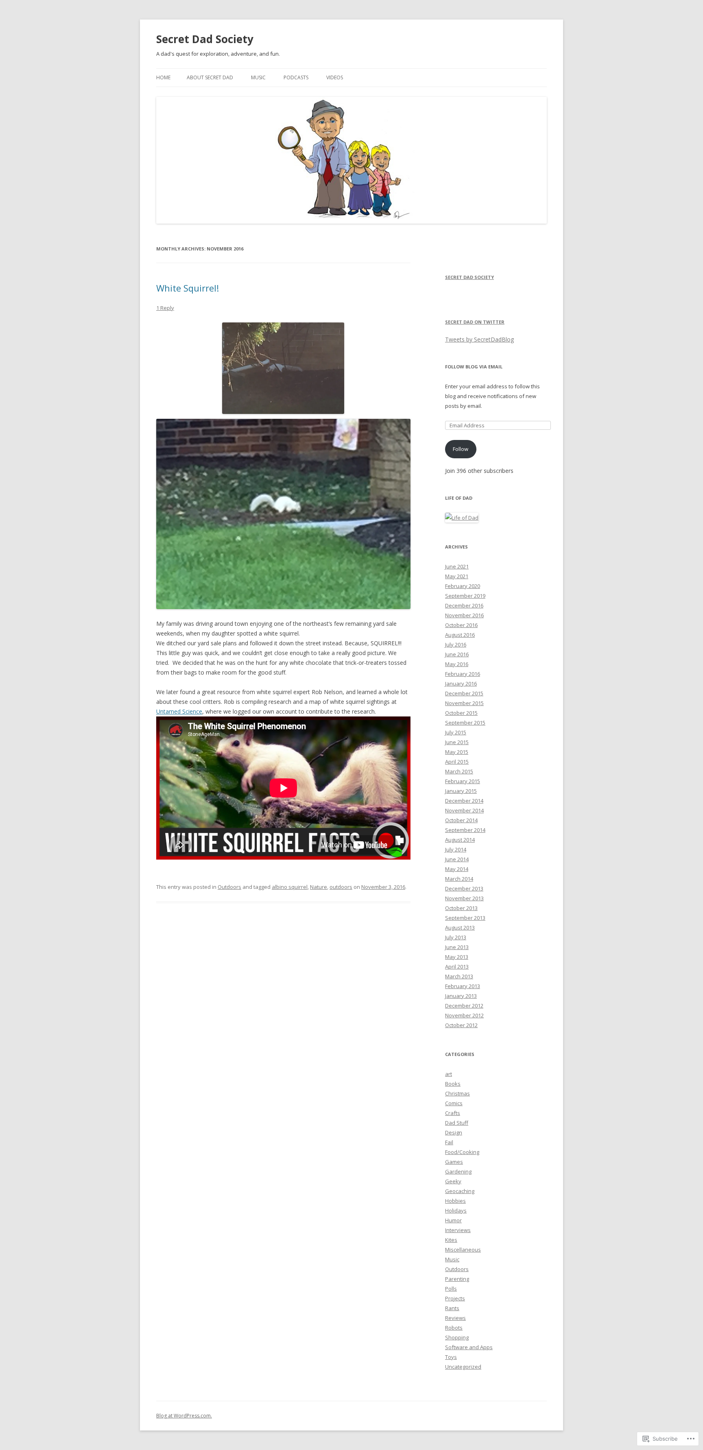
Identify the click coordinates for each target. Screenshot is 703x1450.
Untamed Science (179, 711)
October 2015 (461, 712)
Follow (460, 449)
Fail (449, 1142)
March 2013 (459, 976)
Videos (334, 77)
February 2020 (462, 586)
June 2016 (457, 654)
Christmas (457, 1093)
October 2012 (461, 1025)
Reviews (455, 1318)
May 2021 (456, 576)
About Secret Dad (210, 77)
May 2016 (456, 664)
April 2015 (457, 761)
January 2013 (461, 995)
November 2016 (464, 615)
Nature (318, 886)
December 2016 (464, 605)
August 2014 (460, 839)
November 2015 (464, 703)
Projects (455, 1298)
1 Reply (165, 307)
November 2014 (464, 810)
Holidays (456, 1210)
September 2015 (465, 722)
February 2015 (462, 781)
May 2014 (456, 869)
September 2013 (465, 917)
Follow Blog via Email (473, 367)
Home (163, 77)
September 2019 (465, 595)
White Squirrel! (187, 288)
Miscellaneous (463, 1249)
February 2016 (462, 673)
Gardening (458, 1171)
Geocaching (459, 1191)
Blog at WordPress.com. (184, 1415)
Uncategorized (463, 1366)
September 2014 (465, 830)
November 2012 (464, 1015)
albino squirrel (290, 886)
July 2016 (455, 644)
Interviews (458, 1230)
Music (258, 77)
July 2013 (455, 937)
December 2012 (464, 1005)
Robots (454, 1327)
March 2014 (459, 878)
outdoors (341, 886)
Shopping (457, 1337)
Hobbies (455, 1200)
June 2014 (457, 859)
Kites (451, 1239)
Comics (454, 1103)
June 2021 (457, 566)
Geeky (453, 1181)
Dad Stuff (456, 1122)
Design (453, 1132)
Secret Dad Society (204, 39)
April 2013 (457, 966)
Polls (451, 1288)
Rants (452, 1308)
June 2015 (457, 742)
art (448, 1074)
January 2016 (461, 683)
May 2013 (456, 956)
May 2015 (456, 751)
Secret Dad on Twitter (474, 322)
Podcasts (296, 77)
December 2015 (464, 693)
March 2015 (459, 771)
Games (454, 1161)
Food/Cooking (462, 1152)
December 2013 (464, 888)
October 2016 (461, 625)
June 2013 (457, 947)
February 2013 (462, 986)
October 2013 (461, 908)
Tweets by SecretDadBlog (479, 339)
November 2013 (464, 898)
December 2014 (464, 800)
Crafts (452, 1113)
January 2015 (461, 791)
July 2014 (455, 849)
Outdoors (229, 886)
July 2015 (455, 732)
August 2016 (460, 634)
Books (453, 1083)
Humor (453, 1220)
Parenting (457, 1278)
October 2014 (461, 820)
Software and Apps (469, 1347)
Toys (451, 1357)
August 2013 (460, 927)
